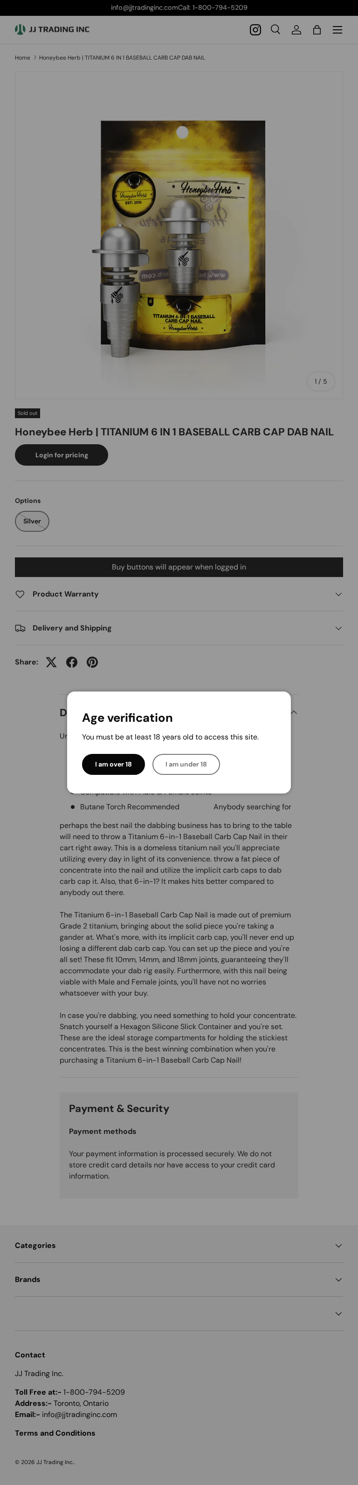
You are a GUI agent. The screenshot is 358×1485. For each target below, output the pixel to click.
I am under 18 (186, 764)
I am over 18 (113, 764)
